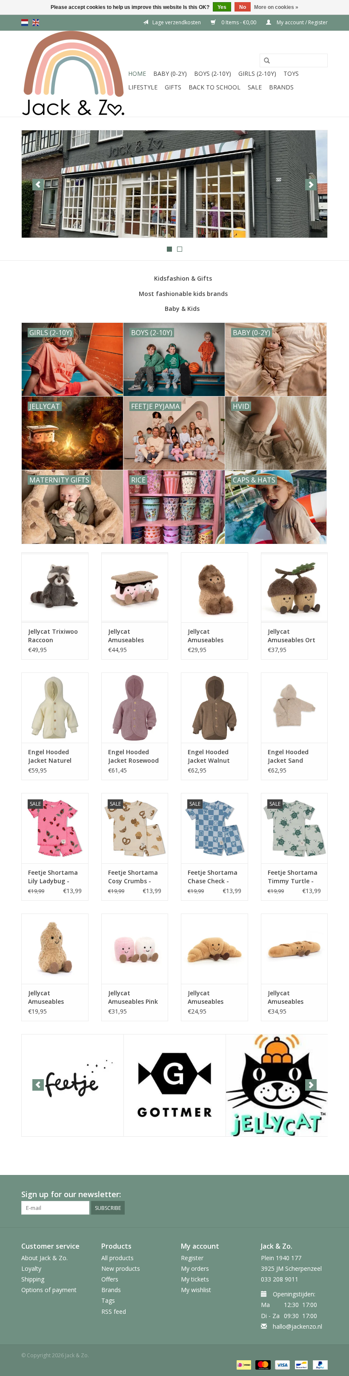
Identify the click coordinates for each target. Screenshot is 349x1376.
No (242, 7)
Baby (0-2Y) (170, 73)
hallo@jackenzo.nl (297, 1326)
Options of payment (49, 1290)
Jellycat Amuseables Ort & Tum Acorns (291, 635)
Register (192, 1258)
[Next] (311, 184)
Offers (109, 1279)
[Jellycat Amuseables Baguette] (294, 949)
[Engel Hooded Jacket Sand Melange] (294, 707)
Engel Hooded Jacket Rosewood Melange (133, 756)
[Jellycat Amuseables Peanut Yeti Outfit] (214, 587)
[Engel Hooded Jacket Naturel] (55, 707)
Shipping (32, 1279)
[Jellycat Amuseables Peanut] (55, 949)
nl (24, 22)
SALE (255, 87)
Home (137, 73)
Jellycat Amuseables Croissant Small (211, 997)
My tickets (195, 1279)
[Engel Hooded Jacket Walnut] (214, 707)
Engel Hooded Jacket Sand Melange (288, 756)
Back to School (214, 87)
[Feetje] (72, 1085)
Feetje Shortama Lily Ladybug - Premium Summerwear (53, 876)
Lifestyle (142, 87)
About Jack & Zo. (44, 1258)
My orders (195, 1268)
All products (117, 1258)
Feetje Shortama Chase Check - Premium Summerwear (212, 876)
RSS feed (113, 1311)
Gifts (173, 87)
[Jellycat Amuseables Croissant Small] (214, 949)
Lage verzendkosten (176, 22)
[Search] (267, 61)
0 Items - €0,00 (238, 22)
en (35, 22)
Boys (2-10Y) (212, 73)
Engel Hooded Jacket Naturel (50, 756)
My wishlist (196, 1290)
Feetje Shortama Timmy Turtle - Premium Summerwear (293, 876)
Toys (291, 73)
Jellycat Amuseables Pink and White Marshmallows (133, 997)
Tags (108, 1300)
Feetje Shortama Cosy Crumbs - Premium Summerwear (133, 876)
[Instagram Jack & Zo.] (321, 1194)
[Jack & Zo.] (73, 74)
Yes (221, 7)
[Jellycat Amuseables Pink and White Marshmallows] (135, 949)
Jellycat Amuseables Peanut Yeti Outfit (205, 635)
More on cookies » (276, 7)
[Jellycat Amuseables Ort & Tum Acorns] (294, 587)
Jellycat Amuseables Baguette (285, 997)
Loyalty (31, 1268)
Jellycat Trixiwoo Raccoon (53, 635)
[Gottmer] (175, 1085)
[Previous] (38, 184)
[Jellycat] (277, 1085)
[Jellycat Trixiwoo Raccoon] (55, 587)
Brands (281, 87)
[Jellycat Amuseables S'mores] (135, 587)
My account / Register (301, 22)
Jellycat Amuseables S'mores (126, 635)
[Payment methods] (243, 1364)
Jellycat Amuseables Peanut (46, 997)
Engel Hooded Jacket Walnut (209, 756)
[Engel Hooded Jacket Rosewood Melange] (135, 707)
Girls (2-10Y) (257, 73)
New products (120, 1268)
